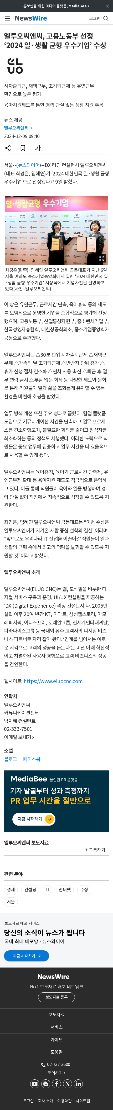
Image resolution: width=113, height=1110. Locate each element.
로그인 (28, 1100)
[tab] (56, 1015)
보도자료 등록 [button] (56, 997)
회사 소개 (45, 1100)
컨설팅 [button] (30, 890)
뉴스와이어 (29, 165)
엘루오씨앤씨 (18, 128)
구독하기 (97, 850)
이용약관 (64, 1100)
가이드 (56, 1040)
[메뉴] (6, 18)
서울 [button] (11, 902)
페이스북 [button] (31, 759)
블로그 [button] (10, 759)
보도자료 (56, 1015)
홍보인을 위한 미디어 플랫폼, (56, 6)
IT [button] (47, 890)
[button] (7, 148)
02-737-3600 (58, 1064)
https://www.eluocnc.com (53, 681)
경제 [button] (11, 890)
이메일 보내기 (19, 737)
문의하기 (56, 1073)
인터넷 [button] (65, 890)
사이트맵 (83, 1100)
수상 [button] (84, 890)
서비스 (56, 1027)
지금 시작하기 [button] (24, 956)
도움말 (56, 1052)
